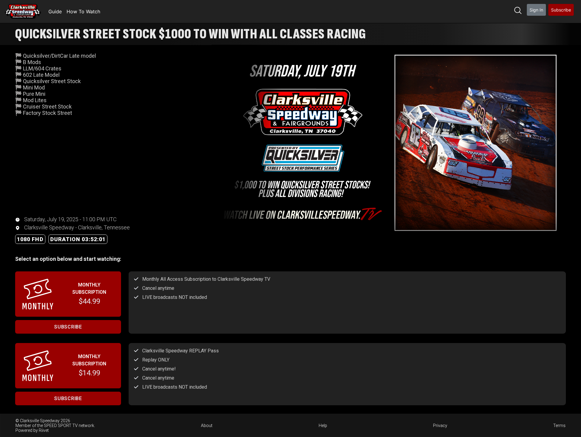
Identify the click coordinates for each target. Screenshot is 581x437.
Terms (559, 425)
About (206, 425)
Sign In (536, 9)
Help (323, 425)
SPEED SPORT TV (61, 425)
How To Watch (83, 11)
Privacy (440, 425)
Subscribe (561, 9)
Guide (55, 11)
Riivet (44, 430)
